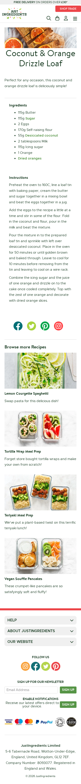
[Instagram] (25, 666)
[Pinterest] (55, 666)
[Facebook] (35, 666)
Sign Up (68, 704)
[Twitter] (45, 666)
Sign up (68, 689)
